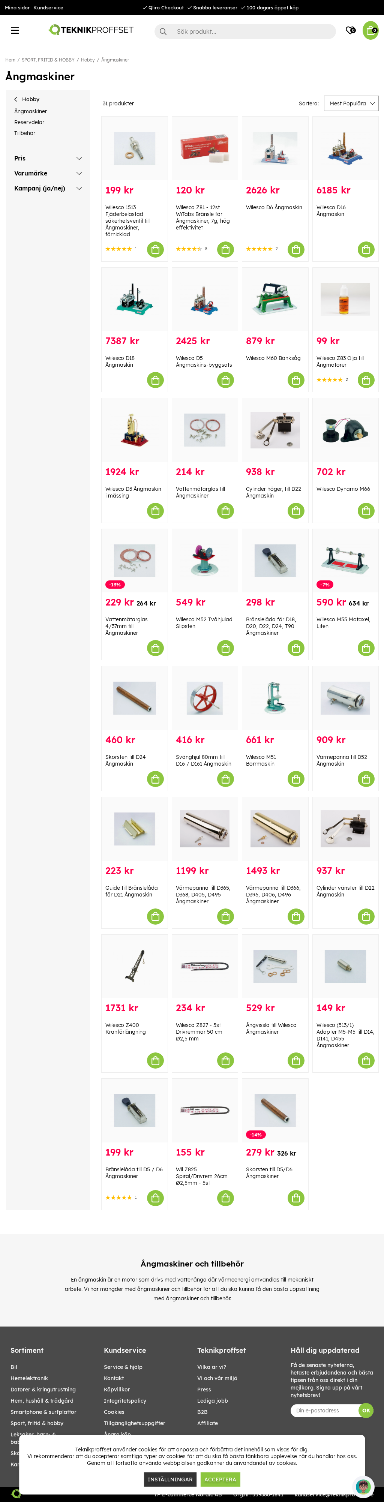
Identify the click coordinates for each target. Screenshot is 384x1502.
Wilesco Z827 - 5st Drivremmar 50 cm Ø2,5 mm (199, 1032)
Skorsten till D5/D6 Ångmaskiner (269, 1173)
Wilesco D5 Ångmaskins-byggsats (204, 361)
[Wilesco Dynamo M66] (346, 430)
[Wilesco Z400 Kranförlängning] (134, 966)
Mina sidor (17, 7)
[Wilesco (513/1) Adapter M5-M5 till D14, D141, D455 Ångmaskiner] (346, 966)
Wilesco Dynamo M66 (343, 489)
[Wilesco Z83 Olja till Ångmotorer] (346, 299)
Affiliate (207, 1423)
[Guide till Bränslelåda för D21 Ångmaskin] (134, 829)
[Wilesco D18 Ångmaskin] (134, 299)
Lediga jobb (212, 1400)
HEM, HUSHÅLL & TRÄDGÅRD (42, 1400)
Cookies (114, 1412)
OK (366, 1410)
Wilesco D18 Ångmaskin (120, 361)
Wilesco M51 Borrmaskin (261, 760)
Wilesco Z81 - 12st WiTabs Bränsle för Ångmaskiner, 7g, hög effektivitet (203, 217)
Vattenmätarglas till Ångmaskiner (200, 492)
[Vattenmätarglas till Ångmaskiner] (205, 430)
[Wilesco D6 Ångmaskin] (275, 148)
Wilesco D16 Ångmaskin (331, 210)
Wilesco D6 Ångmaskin (274, 207)
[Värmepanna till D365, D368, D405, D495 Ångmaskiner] (205, 829)
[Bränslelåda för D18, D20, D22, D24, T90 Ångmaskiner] (275, 561)
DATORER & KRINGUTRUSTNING (43, 1389)
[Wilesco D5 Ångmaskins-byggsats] (205, 299)
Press (204, 1389)
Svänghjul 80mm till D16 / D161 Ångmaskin (203, 760)
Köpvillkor (117, 1389)
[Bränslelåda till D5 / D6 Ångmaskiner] (134, 1110)
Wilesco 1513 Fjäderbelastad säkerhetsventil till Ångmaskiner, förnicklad (127, 221)
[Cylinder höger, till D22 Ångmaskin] (275, 430)
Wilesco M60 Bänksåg (273, 358)
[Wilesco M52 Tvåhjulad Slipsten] (205, 561)
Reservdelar (29, 122)
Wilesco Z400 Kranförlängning (125, 1028)
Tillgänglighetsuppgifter (134, 1423)
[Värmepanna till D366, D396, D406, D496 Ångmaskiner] (275, 829)
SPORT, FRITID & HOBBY (48, 60)
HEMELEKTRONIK (29, 1378)
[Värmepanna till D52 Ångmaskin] (346, 698)
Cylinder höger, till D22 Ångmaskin (273, 492)
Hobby (88, 60)
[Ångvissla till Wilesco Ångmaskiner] (275, 966)
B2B (202, 1412)
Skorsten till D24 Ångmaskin (125, 760)
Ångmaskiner (115, 60)
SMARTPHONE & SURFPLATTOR (43, 1412)
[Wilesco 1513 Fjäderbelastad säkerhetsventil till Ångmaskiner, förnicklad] (134, 148)
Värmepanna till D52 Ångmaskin (341, 760)
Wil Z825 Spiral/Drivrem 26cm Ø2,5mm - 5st (202, 1176)
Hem (10, 60)
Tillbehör (24, 133)
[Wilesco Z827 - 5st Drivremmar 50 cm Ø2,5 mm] (205, 966)
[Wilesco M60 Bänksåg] (275, 299)
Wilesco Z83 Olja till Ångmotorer (340, 361)
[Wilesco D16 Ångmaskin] (346, 148)
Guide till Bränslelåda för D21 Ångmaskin (131, 891)
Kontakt (114, 1378)
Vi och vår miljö (217, 1378)
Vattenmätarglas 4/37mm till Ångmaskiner (126, 626)
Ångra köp (117, 1434)
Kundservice (48, 7)
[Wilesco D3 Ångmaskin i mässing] (134, 430)
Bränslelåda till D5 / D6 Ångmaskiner (134, 1173)
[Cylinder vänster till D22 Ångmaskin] (346, 829)
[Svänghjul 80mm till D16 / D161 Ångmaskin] (205, 698)
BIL (13, 1367)
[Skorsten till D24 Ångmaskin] (134, 698)
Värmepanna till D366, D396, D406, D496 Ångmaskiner (273, 894)
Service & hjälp (123, 1367)
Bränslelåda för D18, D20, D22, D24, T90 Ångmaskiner (271, 626)
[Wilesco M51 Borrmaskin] (275, 698)
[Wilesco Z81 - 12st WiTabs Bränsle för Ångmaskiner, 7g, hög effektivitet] (205, 148)
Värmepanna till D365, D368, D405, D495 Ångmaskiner (203, 894)
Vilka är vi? (211, 1367)
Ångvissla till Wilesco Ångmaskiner (271, 1028)
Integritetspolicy (125, 1400)
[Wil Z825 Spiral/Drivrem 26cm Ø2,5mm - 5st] (205, 1110)
